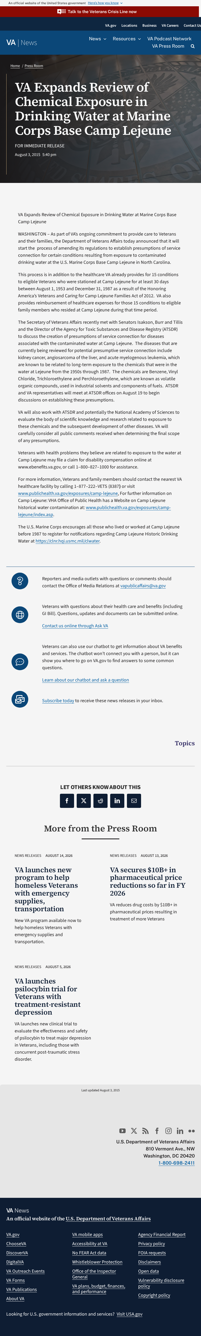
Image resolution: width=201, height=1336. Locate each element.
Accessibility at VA (89, 1243)
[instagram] (168, 1131)
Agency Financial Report (162, 1234)
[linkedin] (180, 1131)
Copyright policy (154, 1295)
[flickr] (191, 1131)
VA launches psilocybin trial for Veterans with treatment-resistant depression (48, 996)
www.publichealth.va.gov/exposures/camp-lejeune (68, 493)
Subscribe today (58, 700)
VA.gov (12, 1234)
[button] (99, 11)
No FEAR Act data (89, 1253)
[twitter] (134, 1131)
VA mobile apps (87, 1234)
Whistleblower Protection (97, 1262)
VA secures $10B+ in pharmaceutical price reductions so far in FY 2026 (147, 881)
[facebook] (157, 1131)
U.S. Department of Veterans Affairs (108, 1218)
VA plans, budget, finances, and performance (98, 1289)
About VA (15, 1298)
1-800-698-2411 (177, 1163)
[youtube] (122, 1131)
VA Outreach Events (25, 1271)
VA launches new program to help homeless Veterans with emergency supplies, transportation (46, 889)
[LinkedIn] (117, 800)
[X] (83, 800)
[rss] (145, 1131)
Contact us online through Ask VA (75, 626)
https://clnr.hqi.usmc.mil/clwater (67, 541)
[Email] (134, 800)
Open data (148, 1271)
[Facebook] (67, 800)
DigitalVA (15, 1262)
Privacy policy (151, 1243)
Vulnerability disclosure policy (161, 1283)
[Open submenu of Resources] (138, 39)
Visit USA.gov (129, 1314)
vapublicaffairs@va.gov (143, 586)
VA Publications (21, 1289)
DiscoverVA (17, 1253)
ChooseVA (16, 1243)
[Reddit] (100, 800)
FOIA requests (152, 1253)
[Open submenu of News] (103, 39)
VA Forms (15, 1280)
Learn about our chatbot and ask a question (85, 680)
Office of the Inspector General (94, 1274)
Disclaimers (149, 1262)
